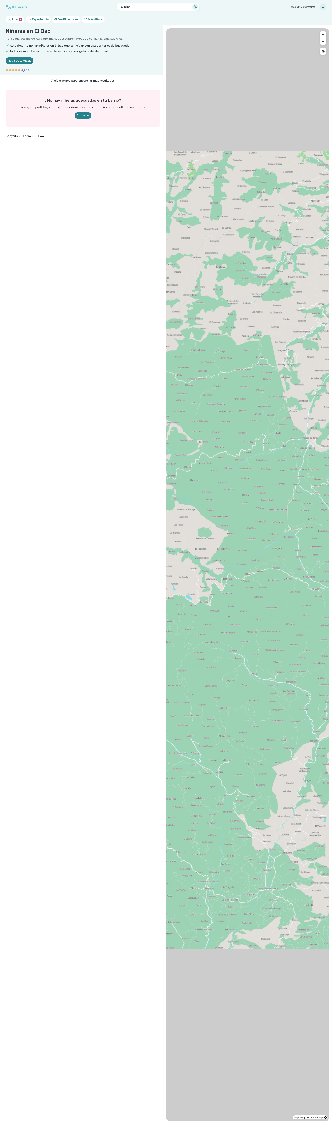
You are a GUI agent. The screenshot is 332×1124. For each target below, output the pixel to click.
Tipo (16, 19)
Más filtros (95, 19)
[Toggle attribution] (325, 1117)
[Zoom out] (323, 41)
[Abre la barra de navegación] (323, 6)
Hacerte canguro (303, 6)
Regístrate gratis (19, 60)
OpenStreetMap (315, 1117)
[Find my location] (323, 51)
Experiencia (40, 19)
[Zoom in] (323, 34)
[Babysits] (17, 7)
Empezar (83, 115)
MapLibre (299, 1117)
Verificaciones (68, 19)
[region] (247, 574)
